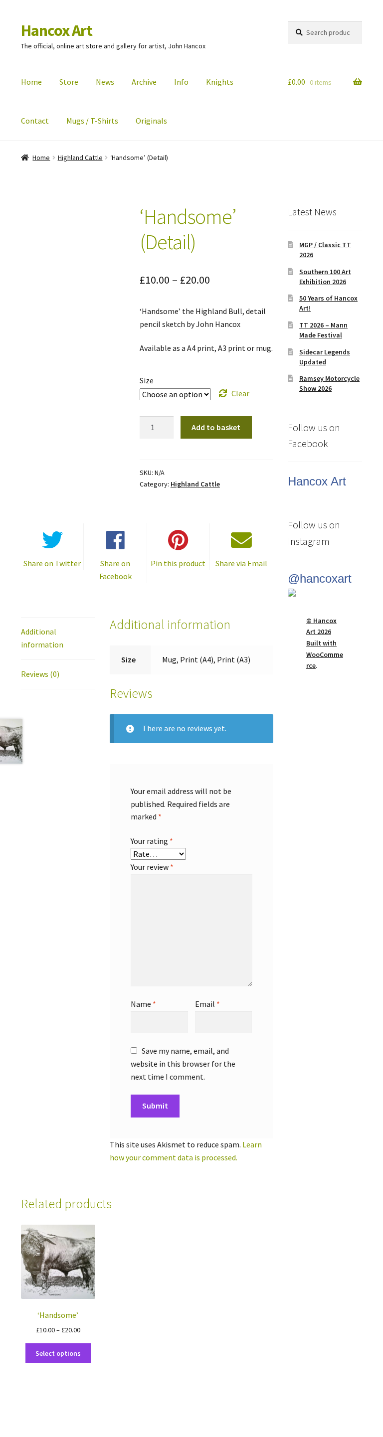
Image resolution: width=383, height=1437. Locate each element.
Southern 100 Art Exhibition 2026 (325, 276)
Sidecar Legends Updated (324, 356)
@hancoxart (320, 578)
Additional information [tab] (42, 638)
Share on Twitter (52, 563)
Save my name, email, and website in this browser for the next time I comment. (183, 1064)
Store (68, 82)
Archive (144, 82)
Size (147, 380)
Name (143, 1004)
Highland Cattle (80, 157)
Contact (35, 121)
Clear (240, 393)
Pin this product (178, 563)
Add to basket (216, 427)
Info (181, 82)
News (105, 82)
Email (207, 1004)
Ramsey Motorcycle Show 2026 (329, 383)
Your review (152, 867)
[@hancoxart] (325, 593)
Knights (219, 82)
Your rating (152, 841)
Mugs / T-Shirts (92, 121)
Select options (58, 1353)
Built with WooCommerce (324, 654)
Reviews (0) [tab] (40, 674)
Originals (151, 121)
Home (31, 82)
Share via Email (241, 563)
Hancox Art (56, 30)
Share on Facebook (115, 569)
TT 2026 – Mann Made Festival (323, 329)
